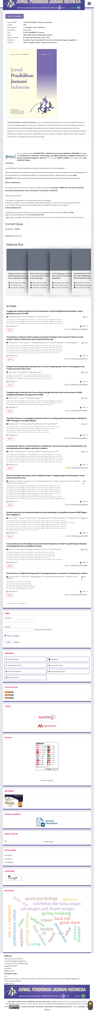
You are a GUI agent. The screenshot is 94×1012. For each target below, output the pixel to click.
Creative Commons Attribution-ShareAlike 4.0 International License (46, 1007)
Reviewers (54, 659)
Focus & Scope (56, 665)
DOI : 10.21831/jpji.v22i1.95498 (77, 505)
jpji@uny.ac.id (9, 984)
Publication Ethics (15, 665)
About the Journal (14, 16)
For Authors (8, 859)
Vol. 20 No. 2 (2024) (17, 288)
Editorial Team (13, 659)
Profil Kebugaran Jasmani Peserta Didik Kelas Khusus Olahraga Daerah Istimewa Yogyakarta (67, 276)
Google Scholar (34, 43)
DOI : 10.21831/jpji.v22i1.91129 (78, 468)
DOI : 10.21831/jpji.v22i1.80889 (77, 329)
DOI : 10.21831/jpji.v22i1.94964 (77, 566)
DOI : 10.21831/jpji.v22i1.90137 (77, 411)
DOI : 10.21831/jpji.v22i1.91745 (77, 536)
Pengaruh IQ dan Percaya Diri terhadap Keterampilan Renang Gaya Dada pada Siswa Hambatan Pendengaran (23, 276)
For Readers (8, 855)
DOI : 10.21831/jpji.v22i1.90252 (77, 438)
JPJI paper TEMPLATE (59, 188)
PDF (11, 330)
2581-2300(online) (45, 35)
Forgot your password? (43, 630)
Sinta (25, 43)
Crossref (41, 32)
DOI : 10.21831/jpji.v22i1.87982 (77, 385)
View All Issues (18, 603)
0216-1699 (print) (30, 35)
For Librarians (9, 862)
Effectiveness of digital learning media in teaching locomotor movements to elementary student (46, 573)
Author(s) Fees (13, 678)
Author (46, 191)
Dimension (53, 43)
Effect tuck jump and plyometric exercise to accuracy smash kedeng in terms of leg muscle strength (46, 276)
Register (16, 642)
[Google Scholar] (47, 878)
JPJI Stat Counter (47, 780)
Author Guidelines (14, 671)
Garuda (44, 43)
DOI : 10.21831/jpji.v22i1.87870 (77, 359)
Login (8, 642)
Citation (10, 43)
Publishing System (58, 671)
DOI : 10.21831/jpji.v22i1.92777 (77, 595)
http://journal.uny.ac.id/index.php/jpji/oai (52, 168)
